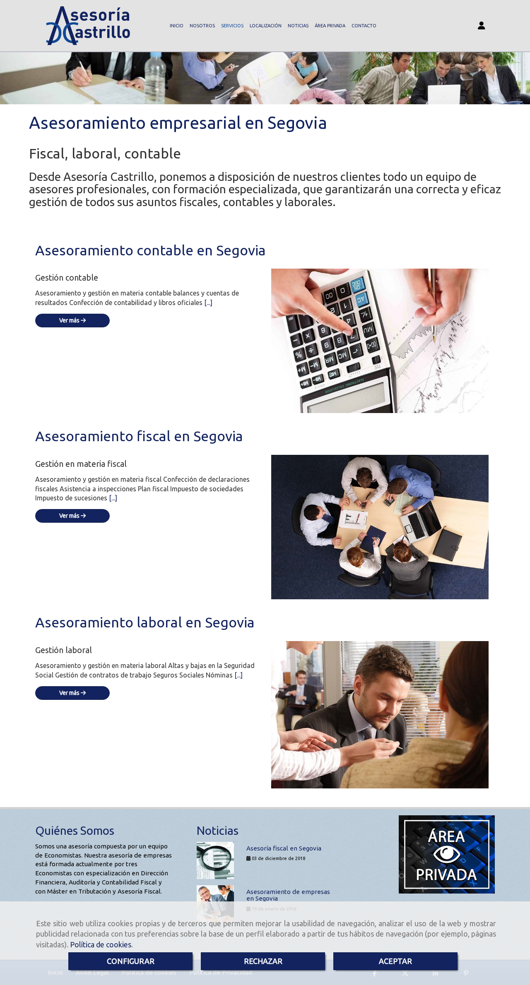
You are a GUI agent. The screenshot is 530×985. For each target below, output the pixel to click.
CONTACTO (364, 25)
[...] (208, 302)
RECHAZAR (263, 961)
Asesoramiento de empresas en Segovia (288, 895)
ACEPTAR (395, 961)
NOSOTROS (202, 25)
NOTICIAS (298, 25)
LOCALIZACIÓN (266, 25)
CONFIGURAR (130, 961)
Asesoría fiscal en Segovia (283, 848)
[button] (481, 26)
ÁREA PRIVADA (330, 25)
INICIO (176, 25)
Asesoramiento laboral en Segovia (145, 622)
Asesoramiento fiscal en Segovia (139, 436)
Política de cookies (100, 944)
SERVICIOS (232, 25)
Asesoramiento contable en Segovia (150, 250)
